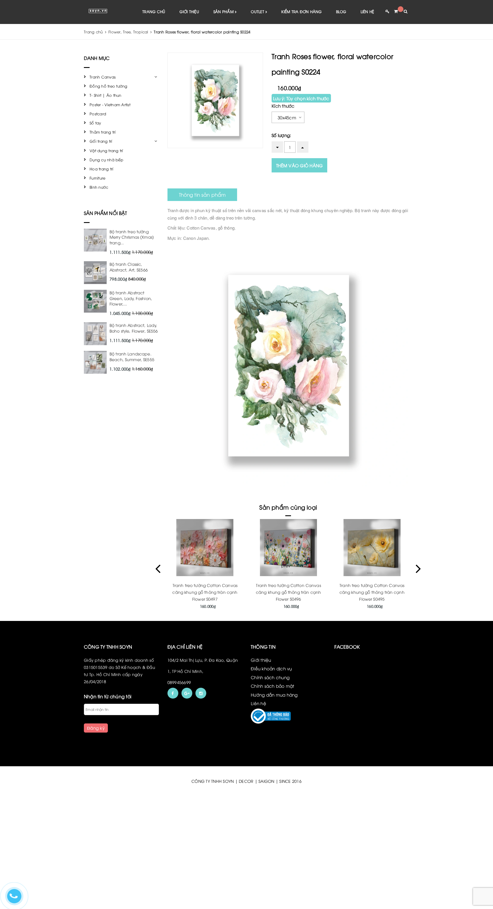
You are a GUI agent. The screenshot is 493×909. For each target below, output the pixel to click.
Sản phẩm (224, 11)
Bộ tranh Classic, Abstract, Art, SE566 (129, 266)
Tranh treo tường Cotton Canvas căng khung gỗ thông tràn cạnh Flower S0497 (204, 592)
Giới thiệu (189, 11)
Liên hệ (367, 11)
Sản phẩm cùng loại (288, 507)
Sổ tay (95, 122)
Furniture (97, 177)
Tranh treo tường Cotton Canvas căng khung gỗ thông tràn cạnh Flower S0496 (288, 592)
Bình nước (99, 187)
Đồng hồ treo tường (109, 86)
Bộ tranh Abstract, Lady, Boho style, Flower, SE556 (134, 327)
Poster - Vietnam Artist (110, 104)
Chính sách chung (270, 677)
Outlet (258, 11)
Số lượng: (281, 135)
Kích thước (283, 105)
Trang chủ (153, 11)
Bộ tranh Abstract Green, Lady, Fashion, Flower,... (131, 298)
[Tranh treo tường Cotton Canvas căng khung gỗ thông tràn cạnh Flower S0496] (288, 547)
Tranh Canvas (103, 76)
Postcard (98, 113)
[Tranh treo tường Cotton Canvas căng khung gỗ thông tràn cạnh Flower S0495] (371, 547)
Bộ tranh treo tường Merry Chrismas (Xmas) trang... (132, 237)
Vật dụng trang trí (106, 150)
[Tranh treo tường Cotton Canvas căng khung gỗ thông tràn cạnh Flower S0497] (205, 547)
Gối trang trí (101, 141)
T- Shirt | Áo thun (106, 95)
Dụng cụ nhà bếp (106, 159)
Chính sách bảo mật (272, 686)
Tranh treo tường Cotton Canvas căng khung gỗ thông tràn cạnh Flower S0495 (372, 592)
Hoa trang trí (101, 168)
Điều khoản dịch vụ (271, 668)
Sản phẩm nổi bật (105, 213)
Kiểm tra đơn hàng (301, 11)
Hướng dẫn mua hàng (274, 694)
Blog (341, 11)
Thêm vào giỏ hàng (299, 165)
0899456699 (179, 682)
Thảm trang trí (103, 131)
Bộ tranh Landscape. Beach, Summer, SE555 (132, 356)
